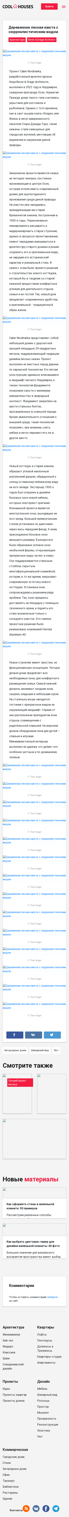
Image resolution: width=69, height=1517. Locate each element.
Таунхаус (9, 1480)
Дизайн (43, 1381)
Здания (7, 1498)
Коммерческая (15, 1449)
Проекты (10, 1381)
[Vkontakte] (33, 1035)
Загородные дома (14, 1468)
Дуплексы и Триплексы (45, 1348)
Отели (7, 1463)
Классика (9, 1352)
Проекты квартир (15, 1394)
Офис (6, 1474)
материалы (41, 1179)
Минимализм (11, 1334)
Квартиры (45, 1327)
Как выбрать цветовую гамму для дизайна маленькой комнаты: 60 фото (33, 1244)
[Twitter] (52, 1035)
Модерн (8, 1346)
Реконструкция (47, 1424)
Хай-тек (8, 1340)
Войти (49, 6)
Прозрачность (46, 1418)
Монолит (43, 1412)
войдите (52, 1297)
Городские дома (13, 1457)
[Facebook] (14, 1035)
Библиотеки (11, 1486)
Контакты (16, 1510)
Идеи (6, 1388)
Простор (43, 1406)
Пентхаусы (44, 1340)
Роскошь (43, 1400)
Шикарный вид (47, 1394)
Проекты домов (14, 1400)
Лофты (42, 1334)
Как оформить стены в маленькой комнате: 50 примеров (30, 1206)
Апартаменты (46, 1362)
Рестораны (10, 1492)
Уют (40, 1436)
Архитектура (13, 1327)
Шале (6, 1358)
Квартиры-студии (49, 1356)
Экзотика (43, 1430)
